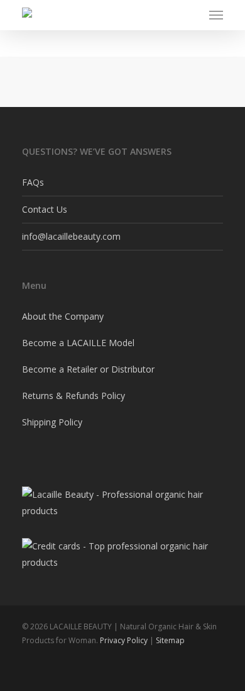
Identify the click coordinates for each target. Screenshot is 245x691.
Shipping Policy (52, 422)
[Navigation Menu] (216, 15)
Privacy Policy (124, 640)
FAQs (33, 182)
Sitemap (170, 640)
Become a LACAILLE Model (78, 343)
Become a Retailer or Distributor (88, 369)
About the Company (63, 316)
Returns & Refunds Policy (73, 396)
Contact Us (44, 209)
